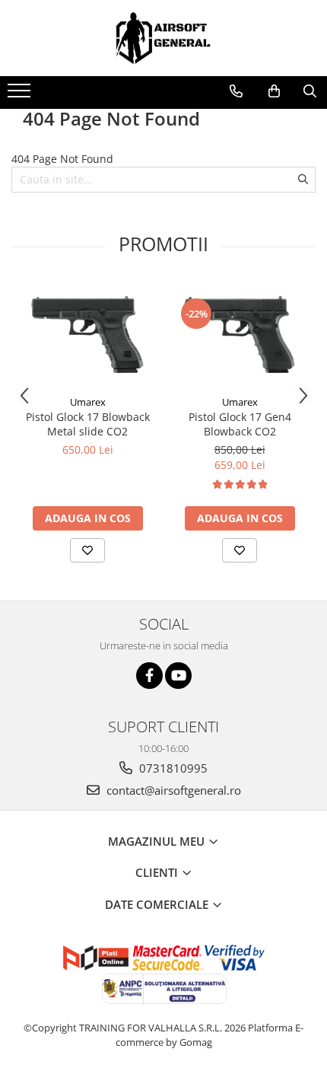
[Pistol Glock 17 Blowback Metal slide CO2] (87, 334)
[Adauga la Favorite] (87, 550)
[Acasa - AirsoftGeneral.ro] (163, 38)
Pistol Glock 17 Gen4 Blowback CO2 (240, 424)
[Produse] (21, 95)
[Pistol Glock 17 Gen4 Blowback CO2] (239, 334)
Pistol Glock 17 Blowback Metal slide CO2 (88, 424)
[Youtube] (178, 675)
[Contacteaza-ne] (236, 91)
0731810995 (172, 768)
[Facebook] (149, 675)
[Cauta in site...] (310, 91)
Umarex (88, 402)
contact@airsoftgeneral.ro (172, 790)
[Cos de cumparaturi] (274, 91)
